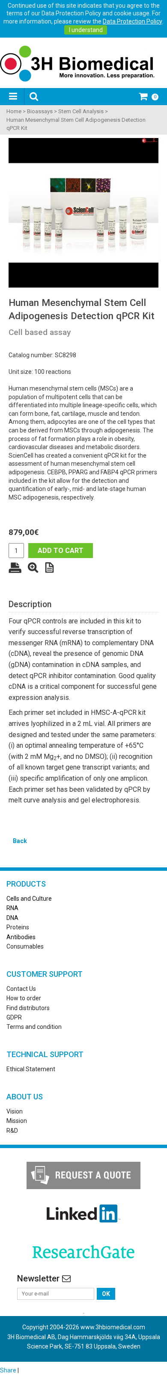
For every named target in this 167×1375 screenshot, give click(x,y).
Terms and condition (34, 1026)
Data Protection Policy (132, 21)
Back (20, 840)
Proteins (17, 927)
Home (13, 111)
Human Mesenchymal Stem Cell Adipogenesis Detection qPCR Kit (76, 124)
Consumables (25, 946)
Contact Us (21, 988)
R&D (12, 1130)
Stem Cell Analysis (81, 111)
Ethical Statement (30, 1069)
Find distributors (28, 1008)
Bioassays (40, 111)
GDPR (14, 1017)
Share (8, 1370)
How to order (23, 998)
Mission (16, 1120)
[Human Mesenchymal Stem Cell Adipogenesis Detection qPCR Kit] (83, 213)
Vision (14, 1111)
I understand (86, 29)
